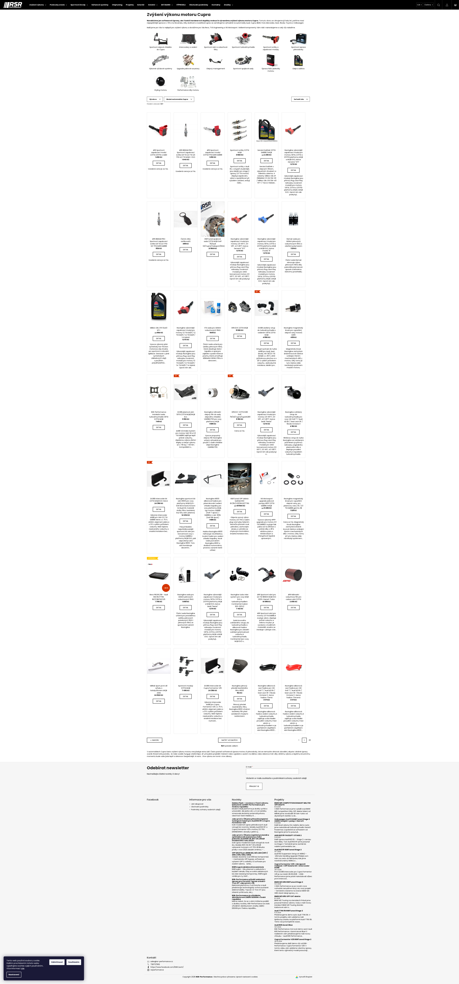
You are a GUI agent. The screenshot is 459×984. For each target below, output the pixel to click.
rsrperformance (157, 970)
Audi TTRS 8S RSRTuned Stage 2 (288, 911)
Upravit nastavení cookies (247, 977)
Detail (158, 163)
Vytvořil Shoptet (305, 977)
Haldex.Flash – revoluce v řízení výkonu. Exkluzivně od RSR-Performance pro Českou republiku (250, 805)
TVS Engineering (216, 27)
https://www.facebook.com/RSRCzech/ (167, 967)
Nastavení (14, 974)
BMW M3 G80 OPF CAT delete (287, 896)
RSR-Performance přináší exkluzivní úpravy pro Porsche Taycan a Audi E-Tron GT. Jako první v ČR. (249, 881)
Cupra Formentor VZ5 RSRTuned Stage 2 (292, 939)
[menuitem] (38, 5)
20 (310, 740)
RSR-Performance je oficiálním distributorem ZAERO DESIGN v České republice (249, 897)
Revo (207, 27)
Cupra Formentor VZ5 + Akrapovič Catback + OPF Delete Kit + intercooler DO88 (291, 866)
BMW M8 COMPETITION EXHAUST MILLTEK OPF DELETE (292, 804)
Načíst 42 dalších (229, 740)
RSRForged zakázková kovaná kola (248, 867)
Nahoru (155, 740)
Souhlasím (73, 962)
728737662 (155, 964)
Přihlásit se (254, 786)
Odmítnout (57, 962)
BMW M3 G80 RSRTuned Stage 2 (288, 882)
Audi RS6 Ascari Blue (283, 925)
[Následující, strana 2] (304, 740)
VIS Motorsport (231, 27)
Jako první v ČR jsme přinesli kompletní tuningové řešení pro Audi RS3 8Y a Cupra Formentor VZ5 (251, 821)
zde (22, 968)
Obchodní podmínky (199, 807)
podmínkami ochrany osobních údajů (290, 778)
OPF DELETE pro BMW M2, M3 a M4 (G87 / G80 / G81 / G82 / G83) (250, 854)
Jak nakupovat (197, 804)
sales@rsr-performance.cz (161, 961)
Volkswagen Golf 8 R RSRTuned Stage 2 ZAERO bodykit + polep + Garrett (292, 820)
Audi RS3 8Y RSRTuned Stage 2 (288, 850)
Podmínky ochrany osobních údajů (205, 809)
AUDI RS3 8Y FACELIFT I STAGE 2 (288, 835)
